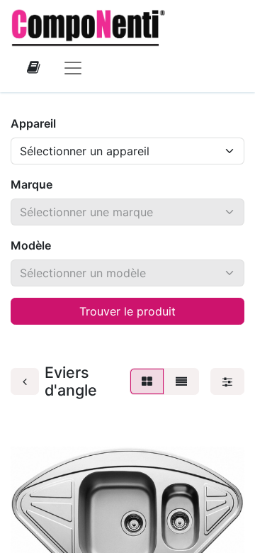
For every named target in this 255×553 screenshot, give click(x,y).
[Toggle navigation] (73, 67)
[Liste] (181, 381)
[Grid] (147, 381)
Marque (31, 184)
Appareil (33, 123)
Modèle (31, 245)
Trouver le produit (127, 311)
